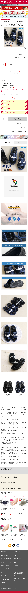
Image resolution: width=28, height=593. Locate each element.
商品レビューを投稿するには (19, 131)
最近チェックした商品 (6, 558)
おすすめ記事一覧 (5, 568)
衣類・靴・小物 (11, 4)
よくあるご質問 (17, 558)
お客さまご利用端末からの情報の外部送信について (19, 574)
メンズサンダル (23, 4)
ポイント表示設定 (5, 579)
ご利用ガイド (4, 582)
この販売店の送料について (19, 57)
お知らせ (16, 555)
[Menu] (2, 2)
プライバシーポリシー (19, 568)
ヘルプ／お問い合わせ (19, 551)
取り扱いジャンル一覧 (6, 562)
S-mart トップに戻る (21, 123)
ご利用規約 (16, 565)
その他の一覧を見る (21, 127)
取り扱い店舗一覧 (5, 565)
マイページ (3, 575)
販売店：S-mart (22, 54)
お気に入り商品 (4, 555)
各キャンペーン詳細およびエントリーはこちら (12, 91)
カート (2, 572)
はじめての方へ (17, 562)
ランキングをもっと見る (22, 492)
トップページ (3, 4)
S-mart (2, 471)
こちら (17, 588)
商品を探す (3, 551)
